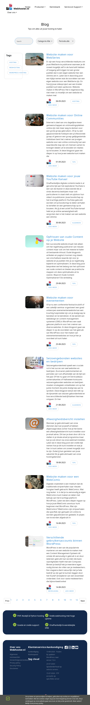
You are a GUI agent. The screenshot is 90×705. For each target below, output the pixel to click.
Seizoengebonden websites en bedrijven (64, 359)
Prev (7, 601)
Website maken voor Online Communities (64, 116)
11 (71, 600)
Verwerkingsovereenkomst (20, 660)
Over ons (11, 12)
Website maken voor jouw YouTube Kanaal (63, 177)
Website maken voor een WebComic (62, 478)
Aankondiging (33, 652)
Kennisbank (55, 7)
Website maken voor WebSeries (59, 56)
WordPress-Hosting (17, 73)
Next (83, 601)
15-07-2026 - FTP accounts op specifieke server (52, 676)
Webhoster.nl (17, 8)
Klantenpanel (33, 654)
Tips (74, 162)
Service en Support (72, 7)
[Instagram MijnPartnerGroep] (69, 647)
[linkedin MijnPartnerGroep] (73, 647)
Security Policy (15, 665)
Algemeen (76, 223)
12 (77, 600)
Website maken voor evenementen (59, 299)
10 (65, 600)
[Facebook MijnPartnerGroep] (66, 647)
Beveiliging (53, 591)
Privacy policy (15, 663)
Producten (39, 7)
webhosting (14, 68)
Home (27, 7)
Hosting (75, 101)
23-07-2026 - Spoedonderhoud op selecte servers (54, 667)
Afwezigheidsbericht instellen (65, 419)
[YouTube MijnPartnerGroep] (76, 647)
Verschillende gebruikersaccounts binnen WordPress (64, 541)
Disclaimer (14, 668)
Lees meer (52, 105)
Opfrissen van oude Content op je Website (64, 238)
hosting (13, 62)
